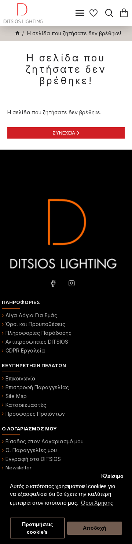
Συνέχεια (63, 133)
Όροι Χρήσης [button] (97, 503)
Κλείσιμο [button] (112, 476)
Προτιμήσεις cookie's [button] (37, 528)
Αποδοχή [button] (94, 528)
